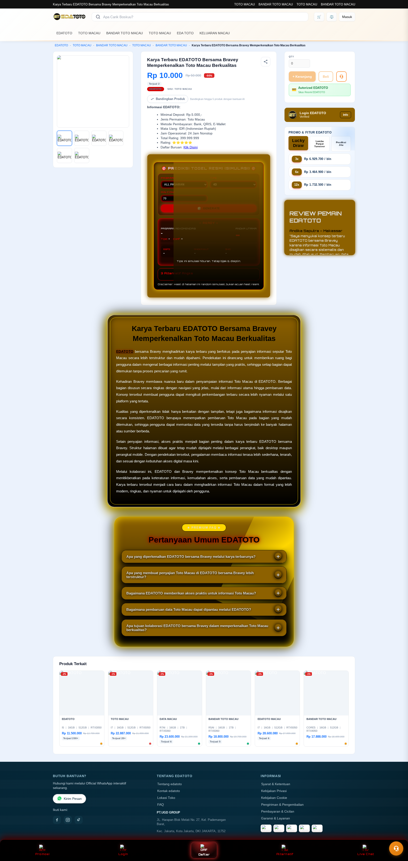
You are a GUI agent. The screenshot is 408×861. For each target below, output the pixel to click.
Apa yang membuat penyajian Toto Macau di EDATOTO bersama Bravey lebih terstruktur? (190, 575)
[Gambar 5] (64, 155)
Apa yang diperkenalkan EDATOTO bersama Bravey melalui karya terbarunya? (190, 557)
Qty (291, 56)
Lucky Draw (298, 143)
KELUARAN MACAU (215, 33)
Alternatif (284, 854)
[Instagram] (68, 820)
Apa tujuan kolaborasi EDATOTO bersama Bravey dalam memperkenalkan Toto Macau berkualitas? (197, 628)
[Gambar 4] (115, 138)
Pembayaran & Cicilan (277, 811)
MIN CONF (168, 192)
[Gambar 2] (81, 138)
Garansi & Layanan (275, 818)
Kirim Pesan (73, 799)
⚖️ (332, 17)
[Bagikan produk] (265, 61)
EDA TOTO (185, 33)
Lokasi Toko (166, 798)
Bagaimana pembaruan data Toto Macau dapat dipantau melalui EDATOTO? (188, 609)
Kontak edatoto (168, 791)
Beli (326, 76)
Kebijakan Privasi (274, 791)
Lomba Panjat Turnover (319, 144)
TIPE (213, 178)
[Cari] (98, 16)
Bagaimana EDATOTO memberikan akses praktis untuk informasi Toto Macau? (191, 593)
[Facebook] (57, 820)
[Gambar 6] (81, 155)
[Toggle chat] (396, 848)
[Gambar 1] (64, 138)
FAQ (160, 804)
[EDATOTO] (69, 17)
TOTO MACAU (244, 4)
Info (345, 114)
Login (123, 854)
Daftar (204, 854)
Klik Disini (190, 147)
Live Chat (365, 854)
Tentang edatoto (169, 784)
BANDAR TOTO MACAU (276, 4)
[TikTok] (79, 820)
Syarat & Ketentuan (275, 784)
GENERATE (208, 208)
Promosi (42, 854)
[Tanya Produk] (341, 76)
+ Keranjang (302, 76)
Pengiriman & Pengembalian (282, 804)
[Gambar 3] (98, 138)
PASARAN (168, 178)
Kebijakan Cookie (274, 798)
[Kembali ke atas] (397, 837)
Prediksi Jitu (341, 143)
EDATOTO (64, 33)
